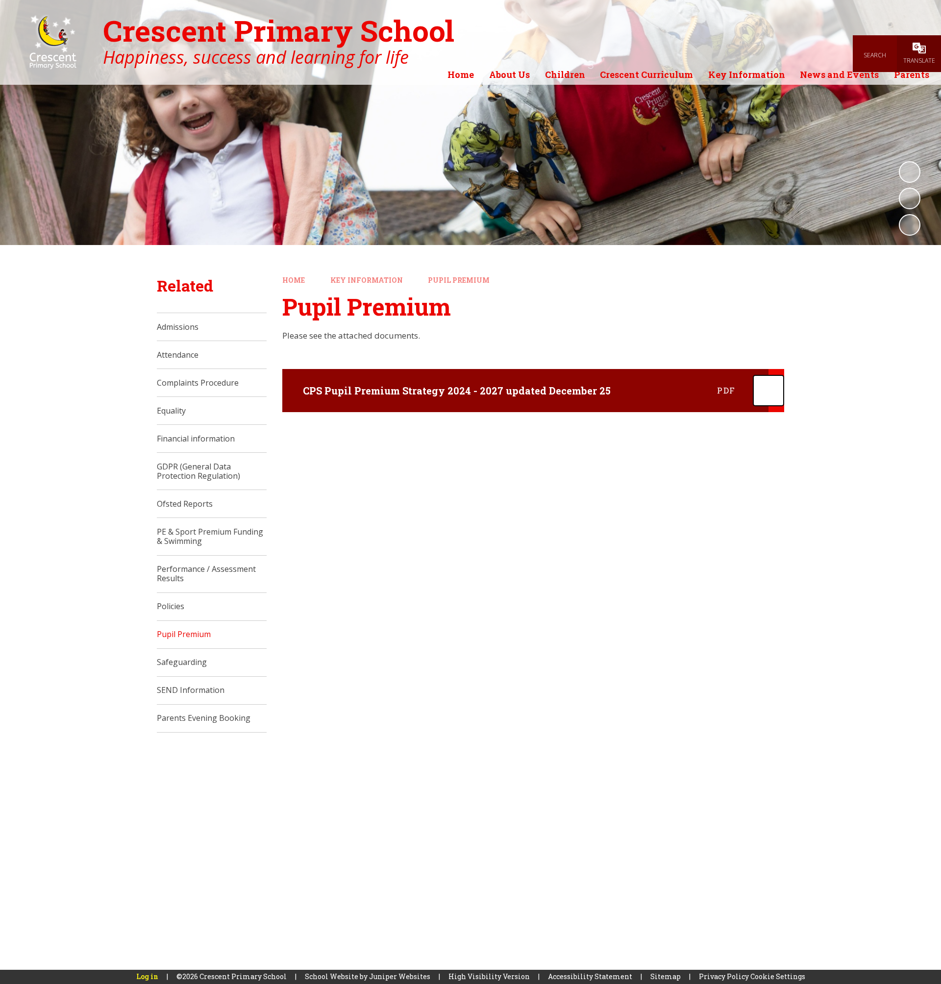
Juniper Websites (399, 976)
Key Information (366, 280)
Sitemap (665, 976)
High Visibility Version (489, 976)
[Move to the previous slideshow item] (909, 198)
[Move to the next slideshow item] (909, 225)
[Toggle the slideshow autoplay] (909, 172)
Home (293, 280)
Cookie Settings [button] (777, 976)
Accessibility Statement (590, 976)
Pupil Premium (459, 280)
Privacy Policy (724, 976)
